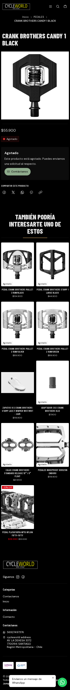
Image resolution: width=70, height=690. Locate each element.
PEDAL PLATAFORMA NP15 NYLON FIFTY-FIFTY (17, 534)
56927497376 (15, 632)
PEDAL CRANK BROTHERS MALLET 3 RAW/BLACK (17, 291)
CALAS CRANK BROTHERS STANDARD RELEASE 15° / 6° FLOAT (17, 473)
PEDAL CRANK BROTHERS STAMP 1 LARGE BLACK (53, 291)
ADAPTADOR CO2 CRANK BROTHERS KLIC (52, 409)
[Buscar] (57, 6)
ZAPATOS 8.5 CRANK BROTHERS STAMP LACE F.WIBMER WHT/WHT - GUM (17, 410)
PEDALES (39, 17)
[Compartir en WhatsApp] (22, 192)
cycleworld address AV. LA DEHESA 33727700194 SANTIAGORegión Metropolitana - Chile (24, 642)
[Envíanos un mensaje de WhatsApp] (62, 682)
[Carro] (65, 7)
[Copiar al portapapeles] (40, 192)
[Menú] (50, 6)
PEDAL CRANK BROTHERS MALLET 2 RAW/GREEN (52, 350)
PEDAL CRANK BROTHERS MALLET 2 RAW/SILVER (17, 350)
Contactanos (11, 596)
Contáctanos (19, 171)
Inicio (25, 17)
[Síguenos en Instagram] (18, 577)
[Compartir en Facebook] (4, 192)
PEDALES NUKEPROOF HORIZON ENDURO (52, 471)
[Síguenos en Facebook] (23, 577)
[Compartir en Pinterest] (31, 192)
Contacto (9, 616)
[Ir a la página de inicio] (16, 6)
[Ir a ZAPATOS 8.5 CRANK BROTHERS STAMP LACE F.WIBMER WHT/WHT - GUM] (17, 382)
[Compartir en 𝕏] (13, 192)
